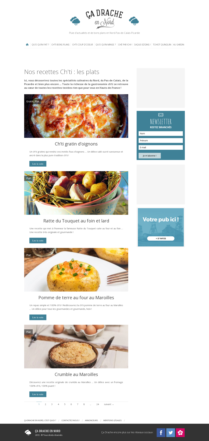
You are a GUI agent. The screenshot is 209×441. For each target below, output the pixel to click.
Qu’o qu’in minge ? (106, 44)
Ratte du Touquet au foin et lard (76, 220)
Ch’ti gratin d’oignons (76, 144)
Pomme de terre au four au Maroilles (76, 297)
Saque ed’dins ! (142, 44)
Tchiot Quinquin (162, 44)
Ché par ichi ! (125, 44)
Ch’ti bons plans (60, 44)
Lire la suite (37, 163)
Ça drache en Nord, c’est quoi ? (40, 420)
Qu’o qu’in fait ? (40, 44)
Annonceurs (91, 420)
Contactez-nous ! (71, 420)
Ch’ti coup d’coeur (82, 44)
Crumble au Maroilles (76, 374)
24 (97, 404)
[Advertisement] (104, 58)
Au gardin (178, 44)
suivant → (109, 404)
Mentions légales (112, 420)
